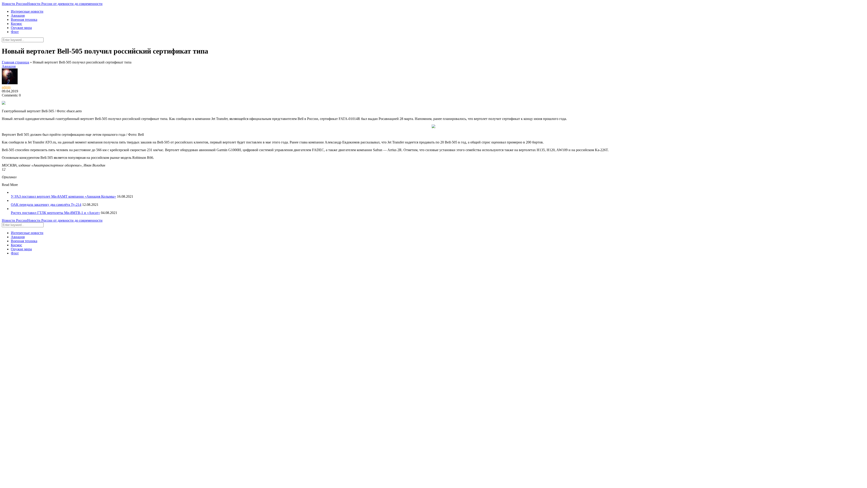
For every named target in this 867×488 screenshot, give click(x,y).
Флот (15, 32)
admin (6, 87)
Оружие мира (21, 28)
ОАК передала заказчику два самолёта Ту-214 (46, 204)
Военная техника (24, 19)
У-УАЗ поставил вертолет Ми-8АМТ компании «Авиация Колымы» (63, 196)
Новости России (52, 4)
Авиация (18, 15)
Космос (16, 24)
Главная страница (15, 62)
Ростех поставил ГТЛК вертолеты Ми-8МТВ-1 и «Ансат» (55, 213)
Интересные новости (27, 11)
